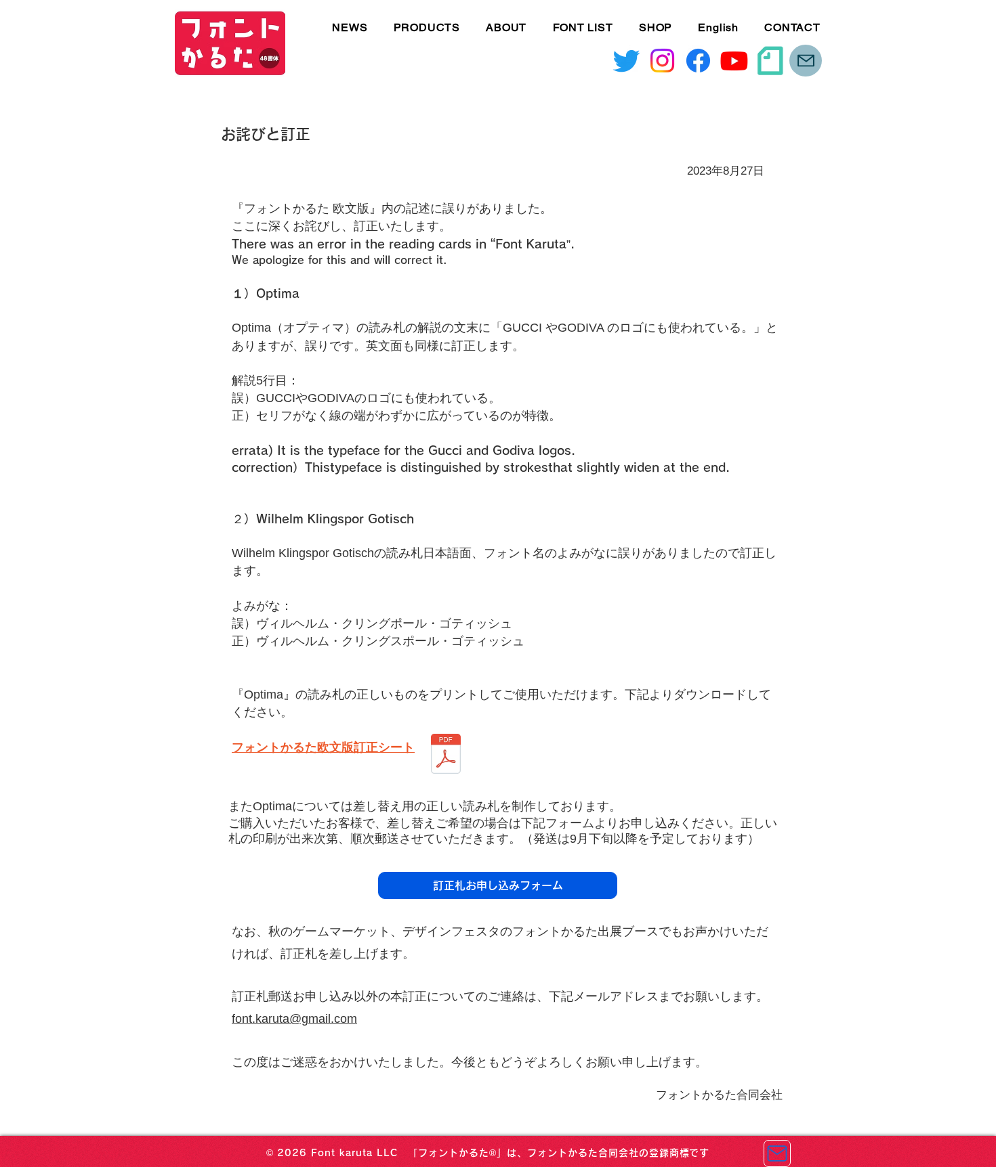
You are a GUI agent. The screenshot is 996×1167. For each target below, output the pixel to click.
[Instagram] (662, 60)
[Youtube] (734, 60)
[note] (770, 60)
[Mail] (805, 60)
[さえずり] (626, 60)
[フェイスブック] (698, 60)
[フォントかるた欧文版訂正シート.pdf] (446, 756)
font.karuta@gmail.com (294, 1019)
